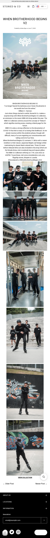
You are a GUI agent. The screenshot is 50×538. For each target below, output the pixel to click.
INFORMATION (8, 508)
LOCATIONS (7, 502)
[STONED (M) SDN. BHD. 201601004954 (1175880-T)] (11, 6)
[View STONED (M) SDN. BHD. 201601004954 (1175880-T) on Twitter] (11, 532)
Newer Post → (41, 484)
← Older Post (8, 484)
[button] (43, 476)
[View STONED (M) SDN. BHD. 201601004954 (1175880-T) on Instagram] (18, 532)
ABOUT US (6, 495)
